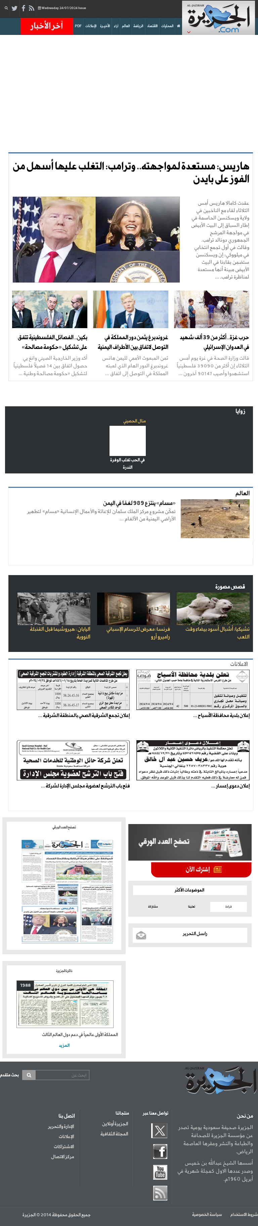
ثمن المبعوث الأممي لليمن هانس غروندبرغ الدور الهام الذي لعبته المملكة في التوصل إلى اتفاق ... (135, 365)
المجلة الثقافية (114, 1134)
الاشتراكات (64, 1146)
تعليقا (191, 906)
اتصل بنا (66, 1116)
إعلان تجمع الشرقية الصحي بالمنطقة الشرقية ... (84, 715)
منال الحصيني (134, 421)
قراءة (228, 906)
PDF (78, 26)
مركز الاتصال (62, 1157)
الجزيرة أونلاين (115, 1124)
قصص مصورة (230, 587)
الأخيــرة (105, 26)
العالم (126, 26)
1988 (25, 985)
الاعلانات (239, 664)
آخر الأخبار (47, 26)
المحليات (167, 26)
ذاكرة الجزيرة (64, 971)
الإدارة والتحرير (61, 1126)
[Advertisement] (129, 92)
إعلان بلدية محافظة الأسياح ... (221, 715)
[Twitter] (14, 8)
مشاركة (153, 906)
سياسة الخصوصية (207, 1215)
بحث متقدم (9, 1075)
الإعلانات (90, 26)
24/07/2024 (64, 8)
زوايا (240, 411)
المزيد (64, 1045)
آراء (116, 26)
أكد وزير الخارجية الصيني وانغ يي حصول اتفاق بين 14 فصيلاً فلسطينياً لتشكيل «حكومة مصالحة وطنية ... (50, 365)
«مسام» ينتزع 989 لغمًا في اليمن (139, 503)
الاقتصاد (152, 26)
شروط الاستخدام (244, 1215)
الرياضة (138, 26)
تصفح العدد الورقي (64, 827)
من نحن (245, 1116)
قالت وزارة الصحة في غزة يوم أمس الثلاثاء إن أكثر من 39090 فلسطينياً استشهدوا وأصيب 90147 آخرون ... (213, 365)
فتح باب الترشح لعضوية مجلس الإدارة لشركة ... (85, 786)
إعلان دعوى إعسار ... (230, 786)
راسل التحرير (195, 933)
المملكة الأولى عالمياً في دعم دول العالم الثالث (80, 1035)
